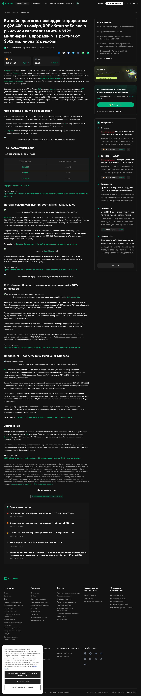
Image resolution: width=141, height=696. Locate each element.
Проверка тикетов (64, 605)
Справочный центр (64, 596)
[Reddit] (85, 659)
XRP (39, 89)
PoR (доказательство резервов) (12, 615)
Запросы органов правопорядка (10, 638)
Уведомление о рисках (12, 631)
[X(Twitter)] (85, 653)
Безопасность (9, 619)
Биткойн (7, 217)
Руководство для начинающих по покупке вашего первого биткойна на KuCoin (40, 270)
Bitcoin (7, 70)
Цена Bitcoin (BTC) (117, 595)
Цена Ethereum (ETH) (118, 598)
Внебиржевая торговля (39, 617)
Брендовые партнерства (13, 605)
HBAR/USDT (25, 179)
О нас (6, 593)
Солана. (7, 437)
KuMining (34, 608)
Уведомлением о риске (43, 484)
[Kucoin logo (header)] (7, 3)
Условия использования (13, 622)
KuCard (33, 596)
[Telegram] (90, 653)
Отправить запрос (64, 599)
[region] (22, 669)
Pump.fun (10, 131)
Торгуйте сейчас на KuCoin (16, 186)
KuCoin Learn (35, 611)
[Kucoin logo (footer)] (12, 578)
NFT (82, 89)
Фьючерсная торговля (39, 602)
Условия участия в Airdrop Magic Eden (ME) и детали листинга (43, 417)
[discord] (101, 653)
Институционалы (90, 595)
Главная (7, 12)
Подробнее (24, 12)
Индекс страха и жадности (51, 78)
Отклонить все (22, 681)
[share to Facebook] (68, 53)
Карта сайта (62, 619)
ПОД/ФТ (7, 634)
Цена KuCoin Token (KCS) (119, 605)
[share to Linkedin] (59, 53)
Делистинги (61, 616)
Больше (115, 266)
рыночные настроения (13, 81)
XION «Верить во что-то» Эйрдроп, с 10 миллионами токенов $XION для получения (42, 458)
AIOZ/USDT (25, 173)
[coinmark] (101, 659)
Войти (100, 3)
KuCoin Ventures (10, 611)
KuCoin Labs (8, 608)
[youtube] (95, 653)
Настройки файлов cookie (22, 687)
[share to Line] (83, 53)
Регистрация (117, 105)
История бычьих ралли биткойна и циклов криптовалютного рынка (46, 244)
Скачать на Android (64, 653)
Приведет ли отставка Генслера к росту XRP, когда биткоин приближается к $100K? (43, 347)
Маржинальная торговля (40, 605)
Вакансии (7, 596)
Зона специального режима (67, 613)
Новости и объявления (12, 602)
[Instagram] (95, 659)
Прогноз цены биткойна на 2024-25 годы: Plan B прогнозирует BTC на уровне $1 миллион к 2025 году (46, 195)
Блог (6, 599)
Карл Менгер (49, 251)
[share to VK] (78, 53)
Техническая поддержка (66, 602)
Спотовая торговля (38, 599)
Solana (52, 89)
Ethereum (16, 73)
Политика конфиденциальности (12, 627)
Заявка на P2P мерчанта (93, 601)
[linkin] (90, 659)
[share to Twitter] (64, 53)
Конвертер (35, 593)
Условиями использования (21, 484)
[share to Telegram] (73, 53)
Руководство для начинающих (68, 593)
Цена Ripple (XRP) (116, 601)
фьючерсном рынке (49, 76)
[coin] (85, 664)
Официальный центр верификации (65, 609)
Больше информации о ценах (121, 608)
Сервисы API (88, 598)
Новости (15, 12)
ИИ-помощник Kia (37, 620)
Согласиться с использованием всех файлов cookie (23, 674)
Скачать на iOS (63, 656)
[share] (136, 13)
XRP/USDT (25, 167)
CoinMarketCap (73, 297)
